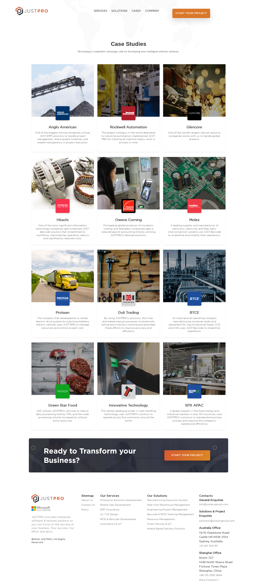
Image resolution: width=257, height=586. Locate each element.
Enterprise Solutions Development (121, 500)
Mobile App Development (115, 504)
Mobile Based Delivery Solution (166, 528)
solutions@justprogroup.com (217, 520)
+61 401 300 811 (208, 545)
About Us (87, 500)
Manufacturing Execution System (167, 500)
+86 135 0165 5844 (210, 575)
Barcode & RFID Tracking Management (170, 514)
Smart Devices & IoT (159, 523)
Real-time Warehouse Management (168, 504)
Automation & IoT (111, 523)
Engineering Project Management (167, 509)
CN (239, 10)
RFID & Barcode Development (118, 519)
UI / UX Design (109, 514)
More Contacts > (209, 579)
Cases (136, 10)
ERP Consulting (109, 509)
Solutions (119, 10)
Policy (85, 509)
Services (100, 10)
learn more (61, 149)
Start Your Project (191, 13)
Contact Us (88, 504)
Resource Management (161, 519)
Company (152, 10)
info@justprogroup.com (213, 504)
